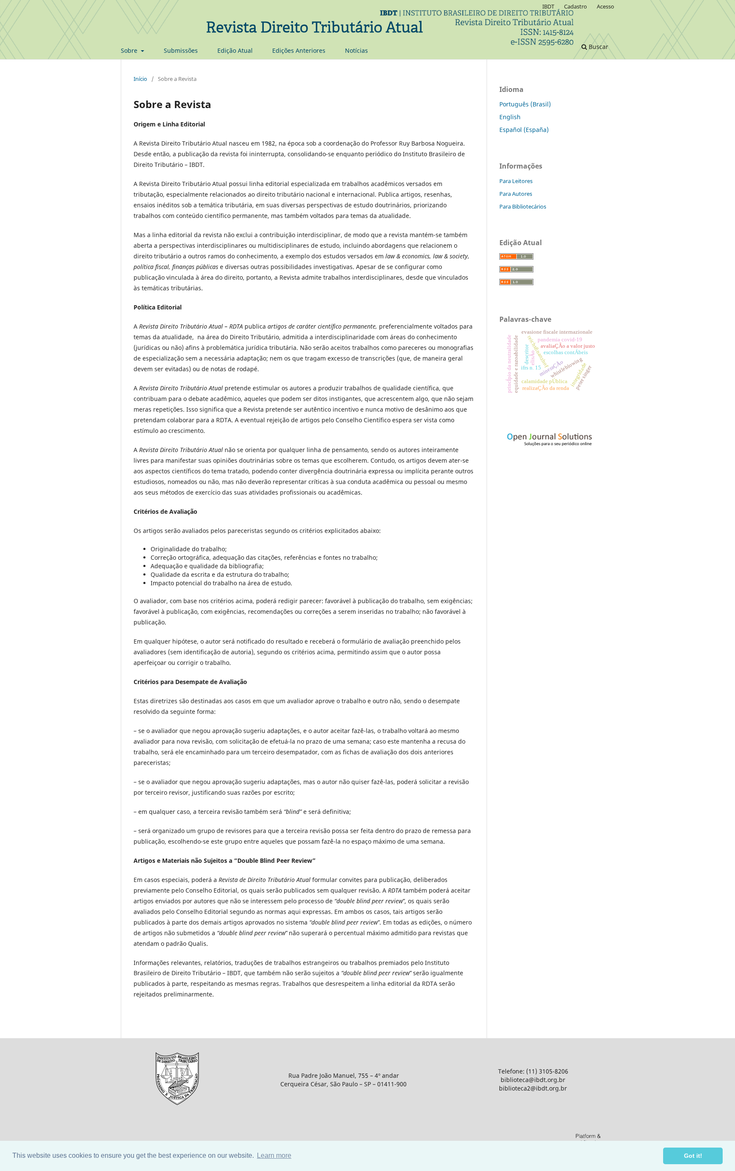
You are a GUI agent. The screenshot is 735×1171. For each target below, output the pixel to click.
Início (140, 79)
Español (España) (524, 130)
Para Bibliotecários (522, 206)
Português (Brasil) (525, 104)
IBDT (548, 6)
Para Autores (515, 194)
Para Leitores (516, 181)
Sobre (130, 50)
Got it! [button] (693, 1155)
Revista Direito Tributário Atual (314, 28)
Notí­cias (356, 50)
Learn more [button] (274, 1155)
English (510, 117)
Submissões (181, 50)
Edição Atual (235, 50)
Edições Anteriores (298, 50)
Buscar (597, 47)
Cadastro (575, 6)
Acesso (605, 6)
